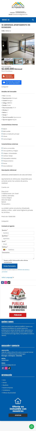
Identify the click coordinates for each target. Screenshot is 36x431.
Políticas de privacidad (9, 393)
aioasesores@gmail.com (9, 365)
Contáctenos (6, 390)
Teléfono (5, 247)
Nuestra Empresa (7, 388)
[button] (32, 35)
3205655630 (20, 12)
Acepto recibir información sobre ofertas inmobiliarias (16, 261)
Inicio (4, 380)
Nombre (5, 230)
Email (4, 241)
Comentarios (6, 252)
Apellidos (5, 236)
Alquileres (5, 385)
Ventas (4, 382)
